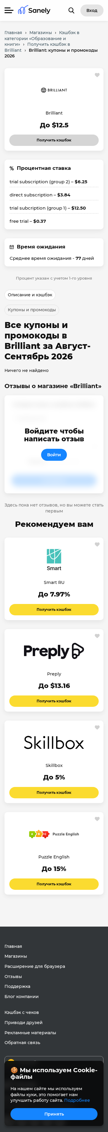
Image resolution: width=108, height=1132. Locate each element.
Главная (13, 946)
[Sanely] (34, 10)
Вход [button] (92, 10)
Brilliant (54, 113)
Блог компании (21, 996)
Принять (54, 1114)
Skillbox (54, 765)
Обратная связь (22, 1042)
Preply (54, 674)
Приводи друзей (23, 1022)
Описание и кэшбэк (30, 295)
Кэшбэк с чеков (21, 1012)
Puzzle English (54, 857)
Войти (54, 454)
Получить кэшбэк (54, 138)
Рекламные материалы (30, 1032)
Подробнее (77, 1100)
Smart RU (54, 582)
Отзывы (13, 976)
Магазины (15, 956)
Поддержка (17, 986)
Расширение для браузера (34, 966)
